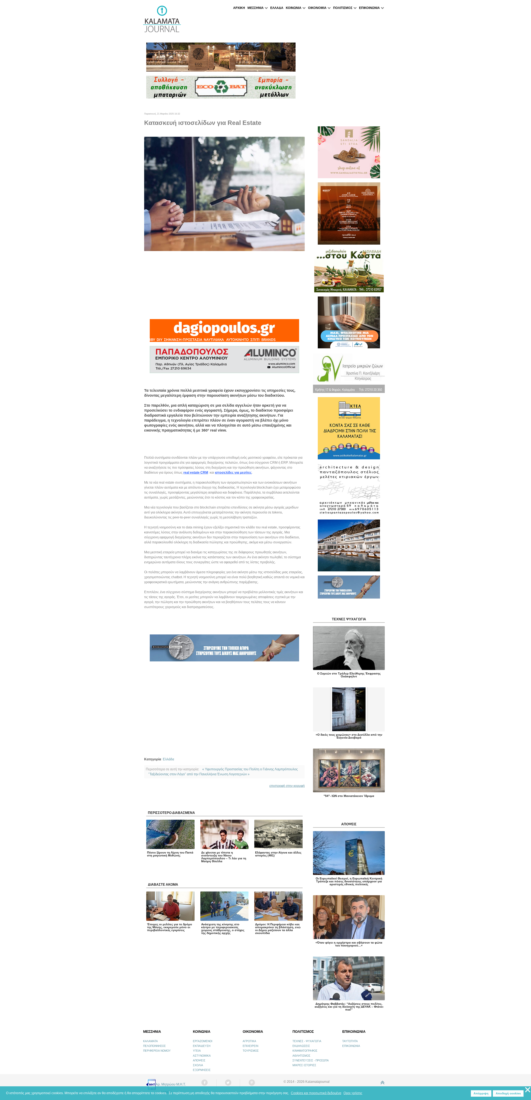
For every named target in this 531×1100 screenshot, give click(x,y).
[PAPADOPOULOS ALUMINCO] (224, 361)
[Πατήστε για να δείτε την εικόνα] (224, 193)
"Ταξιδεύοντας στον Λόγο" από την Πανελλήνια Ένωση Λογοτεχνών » (199, 774)
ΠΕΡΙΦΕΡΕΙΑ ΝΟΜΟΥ (157, 1050)
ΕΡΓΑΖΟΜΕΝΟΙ (202, 1041)
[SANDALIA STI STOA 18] (349, 154)
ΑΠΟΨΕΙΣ (199, 1060)
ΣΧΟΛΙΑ (198, 1065)
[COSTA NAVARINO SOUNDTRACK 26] (349, 215)
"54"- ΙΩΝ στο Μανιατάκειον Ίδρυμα (349, 796)
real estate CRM (195, 472)
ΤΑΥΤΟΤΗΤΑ (350, 1041)
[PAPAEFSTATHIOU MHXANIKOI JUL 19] (349, 547)
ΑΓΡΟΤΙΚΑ (249, 1041)
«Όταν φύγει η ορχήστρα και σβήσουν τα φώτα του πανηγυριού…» (348, 944)
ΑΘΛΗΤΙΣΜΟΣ (301, 1055)
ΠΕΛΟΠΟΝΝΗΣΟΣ (154, 1046)
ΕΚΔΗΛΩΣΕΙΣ (301, 1046)
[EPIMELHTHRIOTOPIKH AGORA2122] (224, 649)
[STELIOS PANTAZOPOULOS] (349, 491)
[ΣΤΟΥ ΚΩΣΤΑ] (349, 272)
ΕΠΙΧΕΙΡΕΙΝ (250, 1046)
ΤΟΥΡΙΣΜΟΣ (251, 1050)
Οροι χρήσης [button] (352, 1093)
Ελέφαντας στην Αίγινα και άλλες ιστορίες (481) (278, 854)
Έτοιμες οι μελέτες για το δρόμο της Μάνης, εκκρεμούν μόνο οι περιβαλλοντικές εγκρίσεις (169, 927)
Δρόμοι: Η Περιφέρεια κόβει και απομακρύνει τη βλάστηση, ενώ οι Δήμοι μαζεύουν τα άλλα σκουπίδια (278, 929)
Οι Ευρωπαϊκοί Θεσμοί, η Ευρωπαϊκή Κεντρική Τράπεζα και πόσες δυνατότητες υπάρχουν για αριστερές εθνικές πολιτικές (349, 881)
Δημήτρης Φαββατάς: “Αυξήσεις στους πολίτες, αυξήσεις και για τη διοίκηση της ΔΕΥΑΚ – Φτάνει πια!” (349, 1006)
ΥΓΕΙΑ (197, 1050)
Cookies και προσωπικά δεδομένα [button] (316, 1093)
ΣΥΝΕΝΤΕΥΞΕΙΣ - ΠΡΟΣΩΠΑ (310, 1060)
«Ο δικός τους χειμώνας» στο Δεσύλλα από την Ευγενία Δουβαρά (349, 736)
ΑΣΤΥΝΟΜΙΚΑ (202, 1055)
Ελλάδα (168, 759)
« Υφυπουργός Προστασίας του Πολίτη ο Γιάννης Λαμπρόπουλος (250, 769)
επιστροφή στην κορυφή (287, 786)
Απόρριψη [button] (481, 1093)
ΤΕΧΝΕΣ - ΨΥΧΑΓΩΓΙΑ (306, 1041)
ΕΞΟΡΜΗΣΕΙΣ (202, 1070)
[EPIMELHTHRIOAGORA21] (349, 589)
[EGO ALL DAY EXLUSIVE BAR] (221, 59)
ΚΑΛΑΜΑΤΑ (150, 1041)
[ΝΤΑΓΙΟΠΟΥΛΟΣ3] (224, 332)
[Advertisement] (224, 285)
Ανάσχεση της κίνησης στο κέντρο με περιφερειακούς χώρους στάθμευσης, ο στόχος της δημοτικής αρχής (222, 929)
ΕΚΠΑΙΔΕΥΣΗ (201, 1046)
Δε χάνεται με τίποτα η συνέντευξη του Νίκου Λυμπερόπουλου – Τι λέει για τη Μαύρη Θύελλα (223, 857)
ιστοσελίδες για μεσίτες (233, 472)
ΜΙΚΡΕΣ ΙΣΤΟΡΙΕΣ (304, 1065)
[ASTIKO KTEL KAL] (349, 430)
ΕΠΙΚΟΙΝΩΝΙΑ (351, 1046)
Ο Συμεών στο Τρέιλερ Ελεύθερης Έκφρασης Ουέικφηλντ (349, 675)
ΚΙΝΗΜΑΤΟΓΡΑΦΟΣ (304, 1050)
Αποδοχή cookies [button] (508, 1093)
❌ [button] (528, 1090)
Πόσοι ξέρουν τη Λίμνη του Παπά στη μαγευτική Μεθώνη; (170, 854)
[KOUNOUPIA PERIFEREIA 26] (349, 324)
